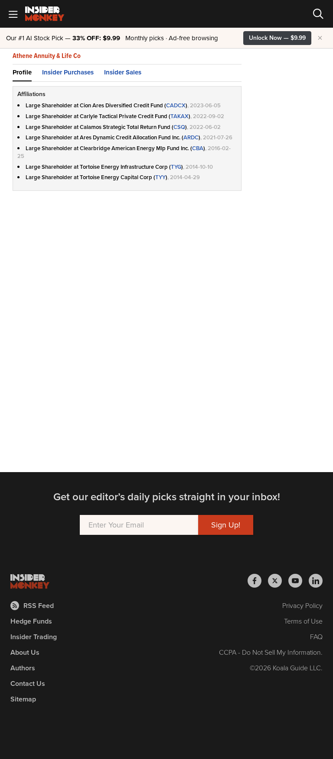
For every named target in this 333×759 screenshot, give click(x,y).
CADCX (176, 105)
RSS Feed (38, 606)
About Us (24, 652)
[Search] (318, 14)
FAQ (316, 637)
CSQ (179, 127)
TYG (176, 167)
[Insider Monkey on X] (278, 581)
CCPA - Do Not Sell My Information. (271, 652)
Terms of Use (303, 621)
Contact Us (27, 683)
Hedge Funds (31, 621)
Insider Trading (33, 637)
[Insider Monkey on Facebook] (258, 581)
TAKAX (179, 116)
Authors (22, 668)
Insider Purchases (68, 72)
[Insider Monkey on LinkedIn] (316, 581)
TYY (160, 177)
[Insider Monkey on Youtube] (298, 581)
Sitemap (23, 699)
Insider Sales (122, 72)
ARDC (191, 137)
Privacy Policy (302, 606)
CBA (197, 148)
